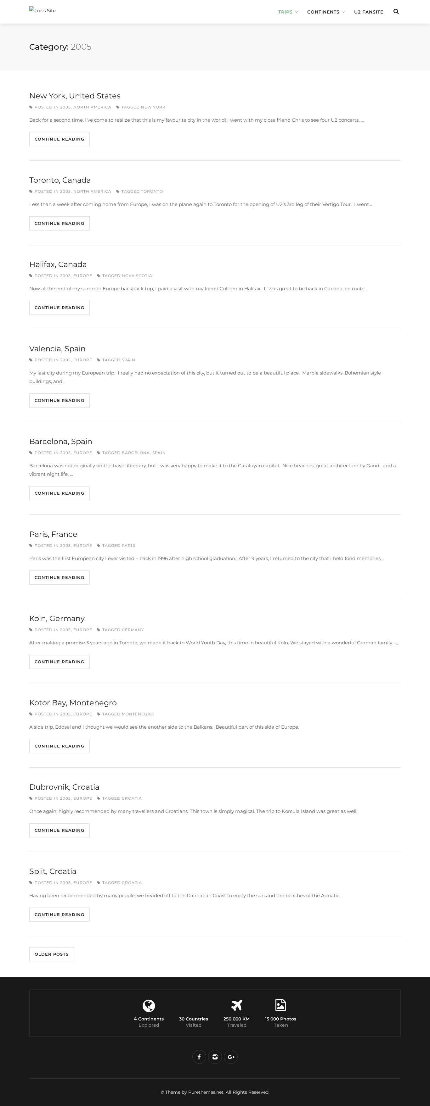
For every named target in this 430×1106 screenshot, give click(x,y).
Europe (82, 275)
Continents (323, 11)
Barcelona (136, 452)
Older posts (52, 954)
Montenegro (138, 714)
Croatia (132, 798)
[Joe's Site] (73, 7)
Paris (128, 545)
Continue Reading (59, 139)
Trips (285, 11)
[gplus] (231, 1057)
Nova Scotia (137, 275)
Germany (133, 629)
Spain (128, 360)
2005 (65, 107)
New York (153, 107)
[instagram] (215, 1057)
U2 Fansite (368, 11)
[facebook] (199, 1057)
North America (92, 107)
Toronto (152, 191)
